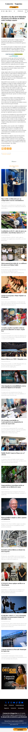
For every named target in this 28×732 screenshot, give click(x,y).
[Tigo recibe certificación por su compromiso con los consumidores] (14, 182)
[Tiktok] (17, 702)
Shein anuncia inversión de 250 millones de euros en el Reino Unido (14, 264)
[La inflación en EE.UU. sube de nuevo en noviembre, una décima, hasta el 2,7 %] (14, 220)
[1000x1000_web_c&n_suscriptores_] (14, 676)
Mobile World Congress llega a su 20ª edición (13, 454)
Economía (13, 708)
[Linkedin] (19, 702)
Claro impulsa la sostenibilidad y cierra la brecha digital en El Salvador (13, 386)
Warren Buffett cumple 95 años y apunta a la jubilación (13, 518)
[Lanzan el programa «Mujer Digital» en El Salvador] (14, 284)
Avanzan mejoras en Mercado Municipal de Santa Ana (13, 650)
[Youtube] (14, 702)
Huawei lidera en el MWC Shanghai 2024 (14, 359)
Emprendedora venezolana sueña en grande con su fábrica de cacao (12, 486)
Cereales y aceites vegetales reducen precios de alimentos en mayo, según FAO (13, 329)
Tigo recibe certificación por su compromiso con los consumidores (12, 199)
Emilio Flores (4, 153)
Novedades (9, 154)
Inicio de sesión (26, 11)
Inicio (5, 705)
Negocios (6, 708)
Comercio (11, 705)
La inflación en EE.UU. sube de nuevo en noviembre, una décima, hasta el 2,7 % (13, 232)
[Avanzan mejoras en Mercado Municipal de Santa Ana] (14, 638)
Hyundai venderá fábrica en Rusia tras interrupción (13, 550)
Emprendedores (20, 705)
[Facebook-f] (8, 702)
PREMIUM (20, 11)
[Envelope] (22, 702)
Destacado (4, 154)
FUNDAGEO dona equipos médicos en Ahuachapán (13, 584)
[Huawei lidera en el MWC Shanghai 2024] (14, 349)
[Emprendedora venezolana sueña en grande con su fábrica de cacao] (14, 474)
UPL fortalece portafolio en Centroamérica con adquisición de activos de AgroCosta (12, 421)
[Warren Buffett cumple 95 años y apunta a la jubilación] (14, 506)
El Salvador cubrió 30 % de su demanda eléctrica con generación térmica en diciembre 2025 (13, 617)
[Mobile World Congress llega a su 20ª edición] (14, 443)
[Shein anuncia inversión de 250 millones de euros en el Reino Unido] (14, 252)
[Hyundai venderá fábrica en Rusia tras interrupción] (14, 538)
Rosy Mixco (8, 333)
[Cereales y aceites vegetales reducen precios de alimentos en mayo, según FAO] (14, 316)
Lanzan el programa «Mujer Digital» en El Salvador (13, 296)
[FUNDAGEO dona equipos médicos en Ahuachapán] (14, 571)
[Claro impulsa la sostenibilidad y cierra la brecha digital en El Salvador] (14, 376)
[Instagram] (11, 702)
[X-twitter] (6, 702)
